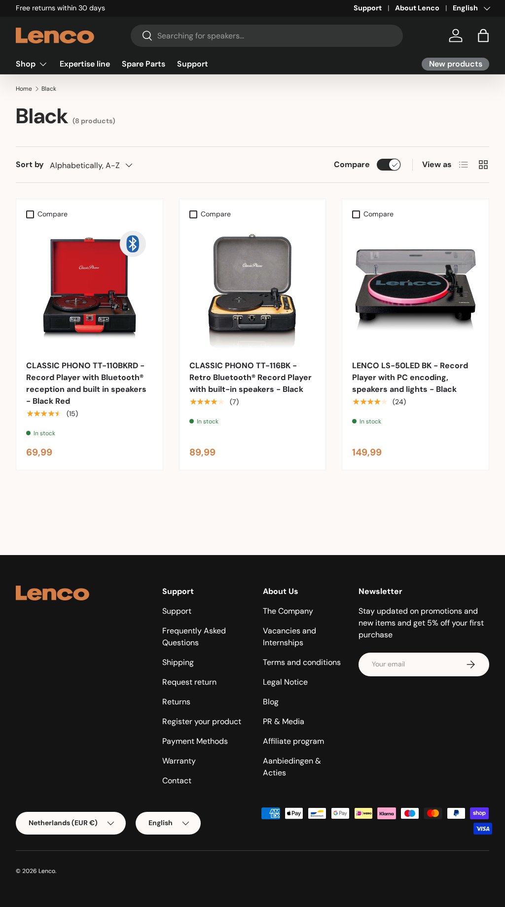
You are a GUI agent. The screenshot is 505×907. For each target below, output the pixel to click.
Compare (352, 164)
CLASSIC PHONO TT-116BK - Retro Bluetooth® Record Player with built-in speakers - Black (250, 377)
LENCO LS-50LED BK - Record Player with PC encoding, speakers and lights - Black (410, 377)
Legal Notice (285, 682)
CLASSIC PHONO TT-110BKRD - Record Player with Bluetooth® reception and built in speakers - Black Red (86, 383)
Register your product (201, 721)
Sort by (30, 164)
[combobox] (267, 36)
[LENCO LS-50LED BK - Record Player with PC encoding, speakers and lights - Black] (415, 286)
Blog (271, 702)
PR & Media (283, 721)
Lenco (46, 871)
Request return (189, 682)
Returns (176, 702)
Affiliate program (293, 741)
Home (24, 89)
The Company (288, 611)
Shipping (178, 662)
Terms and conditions (302, 662)
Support (368, 7)
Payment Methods (195, 741)
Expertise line (85, 64)
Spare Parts (143, 64)
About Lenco (417, 7)
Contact (176, 780)
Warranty (179, 761)
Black (48, 89)
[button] (483, 35)
